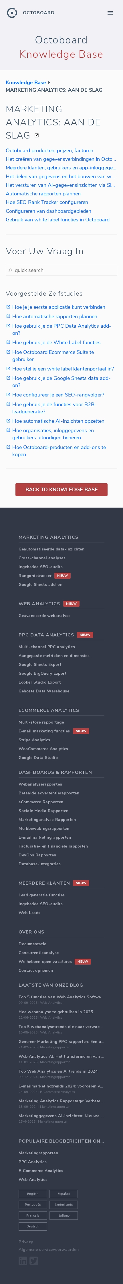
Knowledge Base (26, 82)
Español (64, 1193)
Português (33, 1204)
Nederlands (64, 1204)
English (33, 1193)
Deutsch (33, 1226)
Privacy (26, 1242)
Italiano (64, 1215)
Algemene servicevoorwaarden (49, 1249)
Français (32, 1215)
